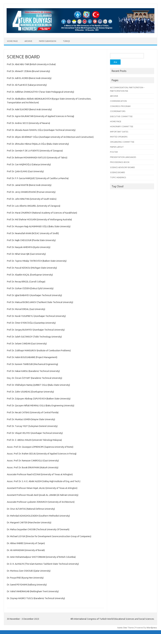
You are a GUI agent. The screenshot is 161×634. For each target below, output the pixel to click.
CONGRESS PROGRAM (120, 106)
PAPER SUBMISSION (47, 41)
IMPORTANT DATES (119, 132)
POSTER (114, 152)
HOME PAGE (12, 41)
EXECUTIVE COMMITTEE (121, 116)
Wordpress (152, 627)
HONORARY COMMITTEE (121, 126)
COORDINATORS (117, 111)
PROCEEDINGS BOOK (120, 162)
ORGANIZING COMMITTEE (122, 142)
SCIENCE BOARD (117, 172)
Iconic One (122, 627)
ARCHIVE (28, 41)
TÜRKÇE (66, 41)
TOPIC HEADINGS (118, 177)
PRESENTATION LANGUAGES (123, 157)
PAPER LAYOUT (117, 147)
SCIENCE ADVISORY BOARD (122, 167)
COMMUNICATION (118, 101)
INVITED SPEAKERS (119, 137)
